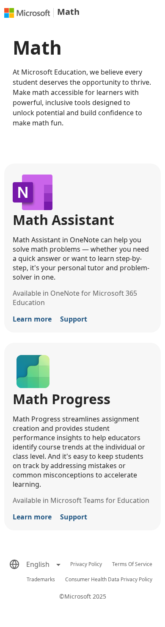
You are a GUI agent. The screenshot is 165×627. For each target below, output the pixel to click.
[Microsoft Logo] (27, 13)
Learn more (32, 319)
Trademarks (41, 579)
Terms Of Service (132, 564)
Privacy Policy (86, 564)
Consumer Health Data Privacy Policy (108, 579)
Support (73, 319)
